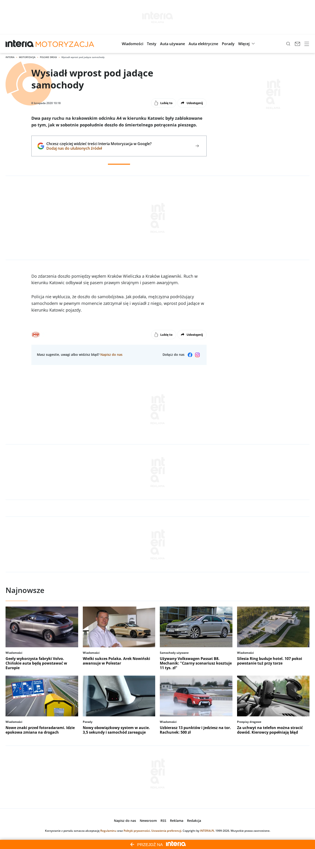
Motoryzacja (27, 57)
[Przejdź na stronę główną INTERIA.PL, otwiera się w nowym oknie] (20, 43)
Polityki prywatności (137, 831)
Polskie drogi (48, 57)
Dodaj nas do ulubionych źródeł (98, 148)
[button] (132, 43)
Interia (10, 57)
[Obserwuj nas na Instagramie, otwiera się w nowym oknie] (197, 354)
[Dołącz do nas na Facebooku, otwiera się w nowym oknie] (190, 354)
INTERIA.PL (207, 831)
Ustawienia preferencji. (166, 830)
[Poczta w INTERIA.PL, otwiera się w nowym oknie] (297, 43)
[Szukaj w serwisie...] (288, 43)
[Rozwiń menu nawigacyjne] (306, 43)
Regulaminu (108, 831)
